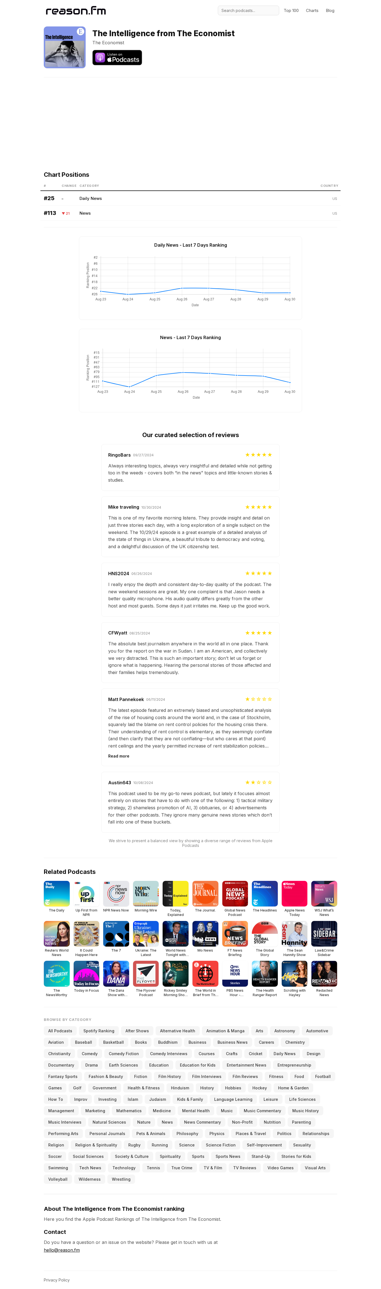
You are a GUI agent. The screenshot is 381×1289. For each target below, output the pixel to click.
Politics (284, 1133)
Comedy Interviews (168, 1053)
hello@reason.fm (62, 1250)
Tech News (90, 1167)
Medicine (162, 1110)
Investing (107, 1099)
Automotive (317, 1030)
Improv (80, 1099)
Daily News (90, 198)
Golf (77, 1087)
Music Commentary (262, 1110)
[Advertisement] (190, 116)
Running (160, 1145)
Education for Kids (198, 1065)
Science (187, 1145)
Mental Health (196, 1110)
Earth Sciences (123, 1065)
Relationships (316, 1133)
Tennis (153, 1167)
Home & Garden (293, 1087)
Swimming (58, 1167)
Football (323, 1076)
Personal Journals (107, 1133)
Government (105, 1087)
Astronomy (284, 1030)
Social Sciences (88, 1156)
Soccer (55, 1156)
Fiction (140, 1076)
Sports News (228, 1156)
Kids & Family (190, 1099)
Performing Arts (63, 1133)
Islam (133, 1099)
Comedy (90, 1053)
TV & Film (213, 1167)
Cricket (255, 1053)
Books (141, 1042)
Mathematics (129, 1110)
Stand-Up (261, 1156)
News (85, 213)
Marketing (95, 1110)
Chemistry (295, 1042)
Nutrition (272, 1122)
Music (227, 1110)
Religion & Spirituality (96, 1145)
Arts (259, 1030)
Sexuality (302, 1145)
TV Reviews (244, 1167)
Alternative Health (177, 1030)
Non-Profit (242, 1122)
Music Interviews (64, 1122)
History (207, 1087)
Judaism (157, 1099)
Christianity (59, 1053)
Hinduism (180, 1087)
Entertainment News (246, 1065)
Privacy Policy (57, 1280)
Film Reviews (245, 1076)
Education (159, 1065)
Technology (124, 1167)
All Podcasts (60, 1030)
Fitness (276, 1076)
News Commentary (202, 1122)
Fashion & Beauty (106, 1076)
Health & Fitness (144, 1087)
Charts (312, 10)
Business (197, 1042)
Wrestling (121, 1179)
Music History (305, 1110)
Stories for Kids (296, 1156)
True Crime (181, 1167)
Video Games (280, 1167)
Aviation (56, 1042)
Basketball (113, 1042)
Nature (144, 1122)
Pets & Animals (150, 1133)
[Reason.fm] (76, 10)
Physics (217, 1133)
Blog (330, 10)
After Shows (137, 1030)
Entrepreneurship (294, 1065)
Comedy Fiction (124, 1053)
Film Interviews (206, 1076)
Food (299, 1076)
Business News (233, 1042)
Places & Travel (251, 1133)
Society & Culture (132, 1156)
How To (55, 1099)
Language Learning (233, 1099)
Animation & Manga (225, 1030)
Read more (118, 756)
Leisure (271, 1099)
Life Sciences (302, 1099)
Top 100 (291, 10)
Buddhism (167, 1042)
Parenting (301, 1122)
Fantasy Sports (63, 1076)
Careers (266, 1042)
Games (55, 1087)
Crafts (232, 1053)
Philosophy (187, 1133)
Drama (91, 1065)
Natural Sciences (109, 1122)
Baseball (83, 1042)
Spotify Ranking (98, 1030)
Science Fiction (221, 1145)
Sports (198, 1156)
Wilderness (90, 1179)
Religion (56, 1145)
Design (313, 1053)
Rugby (134, 1145)
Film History (169, 1076)
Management (61, 1110)
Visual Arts (315, 1167)
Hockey (259, 1087)
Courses (207, 1053)
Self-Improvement (264, 1145)
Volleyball (57, 1179)
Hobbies (233, 1087)
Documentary (61, 1065)
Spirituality (170, 1156)
